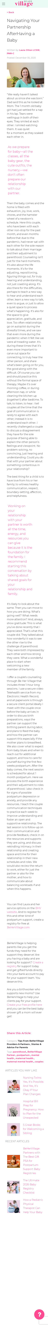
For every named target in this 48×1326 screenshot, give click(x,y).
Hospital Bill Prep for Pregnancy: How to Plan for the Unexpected (33, 1109)
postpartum (23, 1055)
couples (39, 1061)
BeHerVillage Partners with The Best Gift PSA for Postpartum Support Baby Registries (31, 1161)
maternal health (24, 1058)
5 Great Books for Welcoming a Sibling (33, 1129)
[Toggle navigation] (3, 3)
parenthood (19, 1052)
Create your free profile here (24, 1004)
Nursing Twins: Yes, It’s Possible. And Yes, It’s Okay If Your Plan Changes (33, 1086)
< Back (10, 12)
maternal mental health (20, 1061)
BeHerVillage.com (18, 927)
